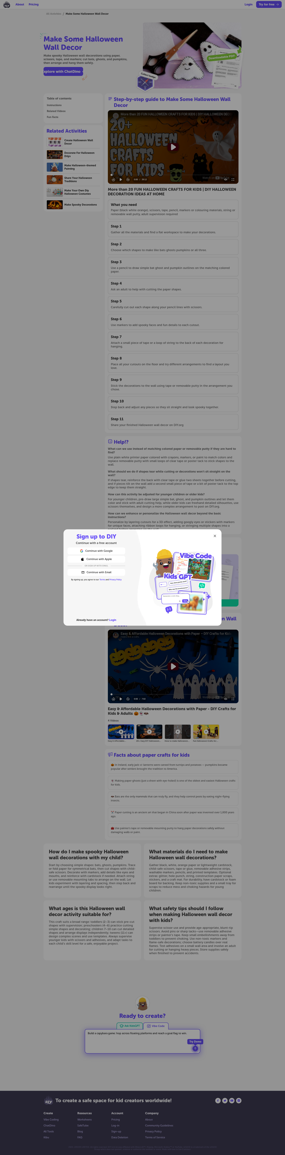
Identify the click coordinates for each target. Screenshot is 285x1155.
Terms (102, 579)
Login (112, 620)
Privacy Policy (115, 579)
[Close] (215, 536)
